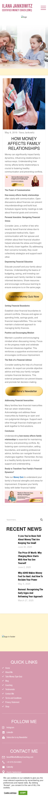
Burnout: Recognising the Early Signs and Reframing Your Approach (30, 593)
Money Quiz (18, 477)
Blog (7, 680)
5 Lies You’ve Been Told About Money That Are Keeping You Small (29, 539)
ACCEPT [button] (23, 793)
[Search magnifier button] (41, 520)
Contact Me (9, 693)
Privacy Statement (12, 702)
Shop (7, 706)
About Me (9, 672)
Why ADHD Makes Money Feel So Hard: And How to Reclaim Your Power (30, 576)
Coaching (8, 685)
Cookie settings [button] (10, 793)
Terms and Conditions (13, 698)
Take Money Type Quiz (13, 676)
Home (7, 668)
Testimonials (10, 689)
